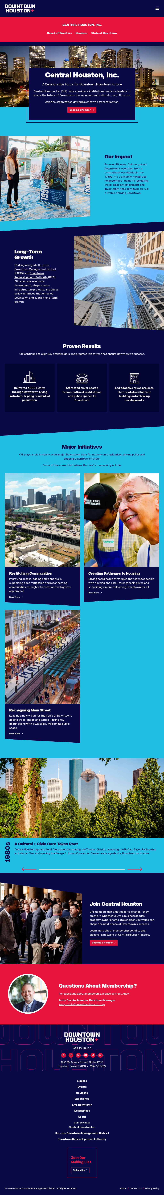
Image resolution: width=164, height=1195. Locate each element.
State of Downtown (104, 33)
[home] (20, 8)
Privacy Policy (152, 1188)
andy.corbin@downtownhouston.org (82, 1004)
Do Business (82, 1110)
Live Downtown (82, 1104)
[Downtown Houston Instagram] (78, 1055)
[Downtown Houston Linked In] (100, 1055)
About (82, 1116)
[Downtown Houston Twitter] (63, 1055)
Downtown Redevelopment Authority (82, 1139)
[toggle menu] (157, 8)
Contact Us (136, 1188)
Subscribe (79, 1170)
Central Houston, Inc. (82, 25)
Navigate (82, 1092)
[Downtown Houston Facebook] (71, 1055)
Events (82, 1086)
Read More (16, 597)
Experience (82, 1098)
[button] (29, 869)
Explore (82, 1080)
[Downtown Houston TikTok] (93, 1055)
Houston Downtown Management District (82, 1133)
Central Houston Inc (82, 1127)
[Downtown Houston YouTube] (85, 1055)
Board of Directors (59, 33)
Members (81, 33)
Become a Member (80, 110)
